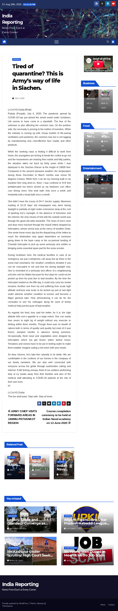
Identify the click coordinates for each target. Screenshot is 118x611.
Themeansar (7, 606)
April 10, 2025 (73, 560)
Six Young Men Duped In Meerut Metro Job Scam (84, 553)
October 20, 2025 (18, 528)
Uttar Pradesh (71, 548)
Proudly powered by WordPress (15, 603)
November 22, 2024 (110, 103)
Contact (111, 605)
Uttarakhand (13, 548)
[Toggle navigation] (56, 41)
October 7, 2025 (74, 528)
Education (12, 516)
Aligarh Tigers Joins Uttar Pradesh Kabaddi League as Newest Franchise (85, 523)
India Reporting (20, 584)
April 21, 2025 (16, 560)
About (102, 605)
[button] (108, 41)
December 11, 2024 (95, 103)
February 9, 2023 (105, 188)
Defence (16, 59)
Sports (68, 516)
